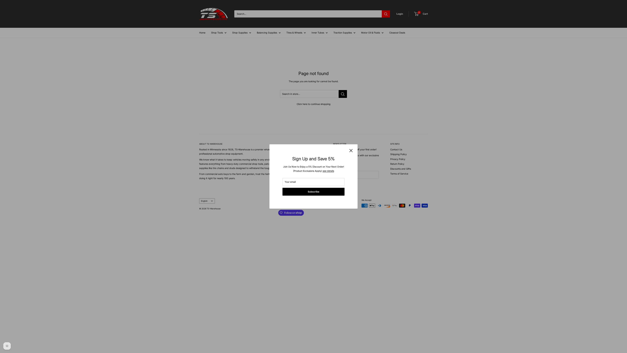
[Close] (351, 150)
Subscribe (313, 191)
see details (328, 170)
